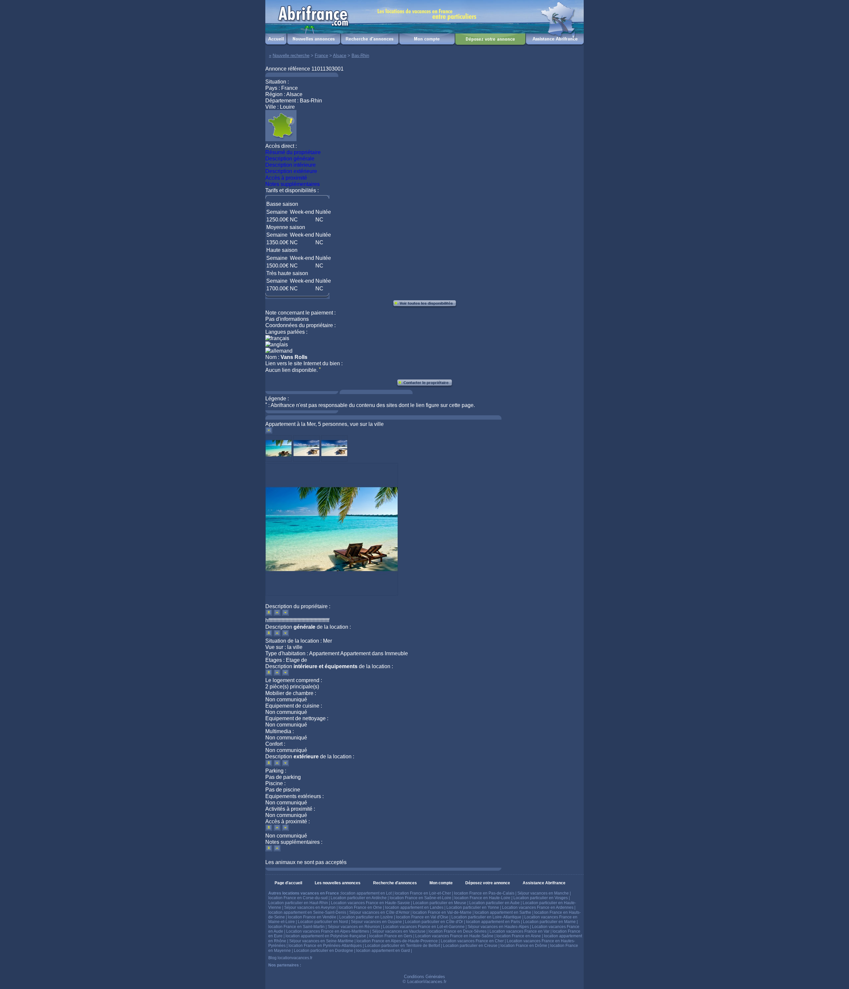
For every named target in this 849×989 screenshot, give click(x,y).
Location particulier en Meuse (439, 903)
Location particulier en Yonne (472, 907)
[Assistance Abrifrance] (555, 44)
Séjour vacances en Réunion (354, 926)
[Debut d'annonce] (269, 614)
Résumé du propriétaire (293, 152)
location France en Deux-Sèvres (457, 931)
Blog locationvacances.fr (290, 958)
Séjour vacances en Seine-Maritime (321, 941)
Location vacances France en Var (520, 931)
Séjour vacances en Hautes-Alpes (498, 926)
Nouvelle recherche (291, 55)
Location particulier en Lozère (366, 917)
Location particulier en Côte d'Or (434, 921)
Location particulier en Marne (549, 921)
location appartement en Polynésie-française (326, 936)
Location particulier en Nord (323, 921)
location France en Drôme (523, 945)
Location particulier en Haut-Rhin (298, 903)
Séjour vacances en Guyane (376, 921)
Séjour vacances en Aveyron (310, 907)
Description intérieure (290, 165)
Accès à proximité (286, 178)
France (321, 55)
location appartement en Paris (493, 921)
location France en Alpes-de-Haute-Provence (397, 941)
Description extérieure (291, 171)
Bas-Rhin (360, 55)
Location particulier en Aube (494, 903)
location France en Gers (390, 936)
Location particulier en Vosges (540, 898)
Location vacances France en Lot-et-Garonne (424, 926)
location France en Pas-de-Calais (484, 893)
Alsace (339, 55)
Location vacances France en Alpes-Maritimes (327, 931)
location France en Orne (360, 907)
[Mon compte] (427, 44)
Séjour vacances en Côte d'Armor (379, 912)
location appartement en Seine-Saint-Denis (307, 912)
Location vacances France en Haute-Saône (454, 936)
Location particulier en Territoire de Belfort (402, 945)
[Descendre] (268, 432)
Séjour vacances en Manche (543, 893)
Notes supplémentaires (292, 184)
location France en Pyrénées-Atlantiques (325, 945)
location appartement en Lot (366, 893)
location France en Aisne (518, 936)
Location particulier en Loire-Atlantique (486, 917)
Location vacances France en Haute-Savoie (370, 903)
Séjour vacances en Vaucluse (398, 931)
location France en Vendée (312, 917)
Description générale (289, 158)
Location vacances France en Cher (472, 941)
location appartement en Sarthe (503, 912)
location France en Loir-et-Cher (423, 893)
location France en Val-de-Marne (442, 912)
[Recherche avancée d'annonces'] (370, 44)
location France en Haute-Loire (482, 898)
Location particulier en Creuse (470, 945)
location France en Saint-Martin (296, 926)
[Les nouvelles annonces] (314, 44)
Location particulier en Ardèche (359, 898)
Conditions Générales (424, 976)
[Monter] (278, 614)
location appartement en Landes (414, 907)
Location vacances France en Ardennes (537, 907)
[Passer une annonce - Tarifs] (490, 44)
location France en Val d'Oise (422, 917)
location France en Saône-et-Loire (420, 898)
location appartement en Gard (383, 950)
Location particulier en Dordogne (323, 950)
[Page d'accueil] (276, 44)
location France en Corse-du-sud (298, 898)
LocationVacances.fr (426, 981)
